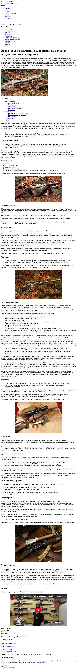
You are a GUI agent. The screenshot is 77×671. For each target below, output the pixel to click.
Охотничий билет (14, 103)
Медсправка (12, 105)
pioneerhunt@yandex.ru (8, 643)
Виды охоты (8, 29)
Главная (3, 24)
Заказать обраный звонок (9, 651)
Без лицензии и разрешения (17, 115)
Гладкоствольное (10, 101)
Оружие (7, 32)
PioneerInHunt (10, 667)
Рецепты (7, 43)
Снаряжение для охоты (12, 37)
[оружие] (24, 95)
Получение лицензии (15, 108)
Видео (7, 120)
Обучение (11, 106)
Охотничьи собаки (10, 34)
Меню (3, 5)
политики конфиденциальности (37, 662)
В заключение (9, 118)
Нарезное (8, 111)
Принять (4, 666)
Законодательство (15, 24)
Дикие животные (10, 41)
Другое (7, 46)
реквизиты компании (7, 646)
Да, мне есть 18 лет (7, 657)
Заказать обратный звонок (9, 3)
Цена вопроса (12, 116)
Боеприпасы (8, 36)
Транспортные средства (12, 39)
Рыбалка (7, 44)
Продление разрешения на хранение (20, 113)
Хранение (11, 110)
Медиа (8, 24)
